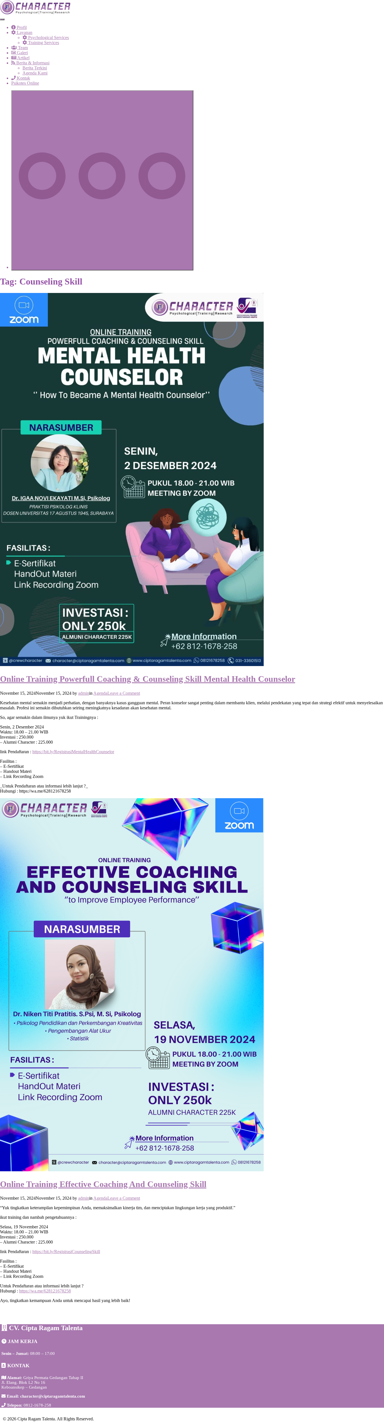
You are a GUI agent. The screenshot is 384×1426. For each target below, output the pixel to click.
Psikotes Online (25, 83)
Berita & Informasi (32, 62)
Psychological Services (48, 37)
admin (83, 693)
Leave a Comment (123, 693)
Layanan (24, 32)
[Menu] (2, 19)
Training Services (43, 42)
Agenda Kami (35, 73)
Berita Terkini (34, 68)
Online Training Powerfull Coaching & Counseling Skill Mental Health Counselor (147, 678)
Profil (21, 27)
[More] (102, 180)
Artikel (23, 57)
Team (22, 47)
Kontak (23, 78)
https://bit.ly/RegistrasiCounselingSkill (66, 1251)
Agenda (100, 693)
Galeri (22, 52)
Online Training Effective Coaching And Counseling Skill (103, 1184)
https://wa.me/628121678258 (45, 1291)
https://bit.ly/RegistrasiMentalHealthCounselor (73, 751)
